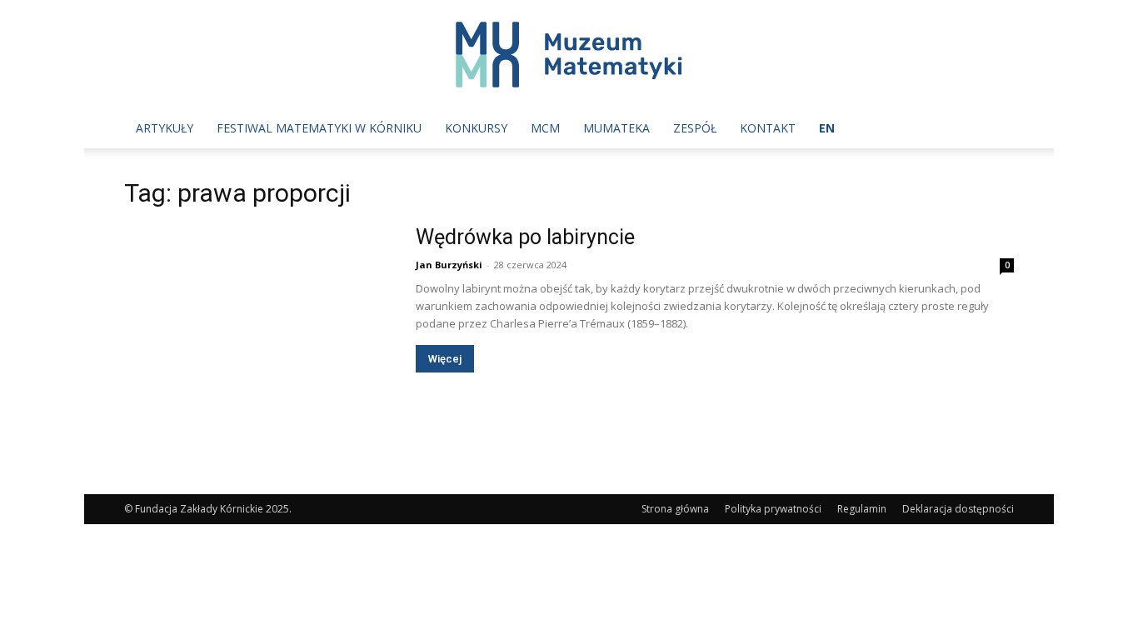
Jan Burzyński (449, 264)
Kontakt (768, 128)
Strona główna (675, 509)
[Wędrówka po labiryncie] (259, 323)
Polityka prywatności (773, 509)
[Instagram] (958, 128)
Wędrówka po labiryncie (525, 237)
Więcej (445, 358)
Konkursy (476, 128)
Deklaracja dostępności (958, 509)
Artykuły (164, 128)
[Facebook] (929, 128)
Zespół (694, 128)
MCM (545, 128)
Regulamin (861, 509)
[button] (994, 130)
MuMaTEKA (616, 128)
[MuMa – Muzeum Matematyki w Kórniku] (569, 55)
